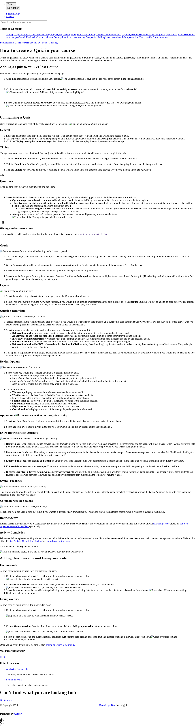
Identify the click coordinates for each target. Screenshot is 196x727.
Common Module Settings (49, 37)
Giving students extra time (102, 34)
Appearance (171, 34)
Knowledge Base (107, 705)
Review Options (157, 34)
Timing (74, 34)
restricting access (161, 523)
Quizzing (53, 42)
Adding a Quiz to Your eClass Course (24, 34)
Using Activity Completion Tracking (25, 541)
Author (18, 713)
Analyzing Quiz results (17, 669)
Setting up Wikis (14, 679)
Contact (10, 16)
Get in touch (6, 700)
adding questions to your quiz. (60, 645)
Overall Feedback (27, 37)
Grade (118, 34)
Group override (160, 37)
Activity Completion (87, 37)
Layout (125, 34)
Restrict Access (69, 37)
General (66, 34)
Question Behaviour (139, 34)
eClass (18, 42)
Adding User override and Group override (118, 37)
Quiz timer (83, 34)
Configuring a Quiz (52, 34)
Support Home (13, 13)
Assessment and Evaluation (35, 42)
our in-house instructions (58, 541)
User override (145, 37)
